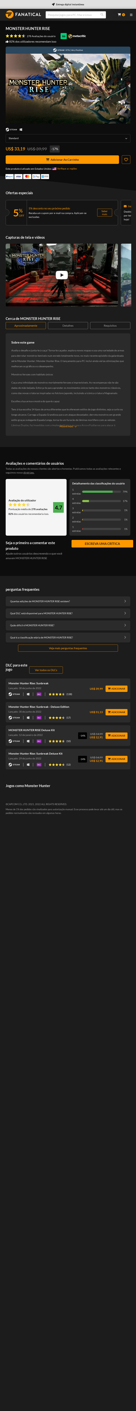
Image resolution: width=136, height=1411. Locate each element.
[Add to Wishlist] (126, 159)
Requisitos (110, 325)
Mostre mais (66, 426)
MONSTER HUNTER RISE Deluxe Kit (31, 730)
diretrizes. (28, 472)
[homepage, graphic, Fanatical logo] (23, 14)
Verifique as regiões (67, 168)
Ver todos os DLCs (46, 670)
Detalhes (68, 325)
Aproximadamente (25, 325)
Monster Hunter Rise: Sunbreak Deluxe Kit (35, 753)
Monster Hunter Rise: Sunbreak (28, 683)
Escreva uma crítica (102, 544)
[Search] (102, 14)
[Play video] (61, 275)
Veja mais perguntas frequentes (68, 648)
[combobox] (79, 14)
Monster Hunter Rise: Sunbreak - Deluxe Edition (38, 706)
